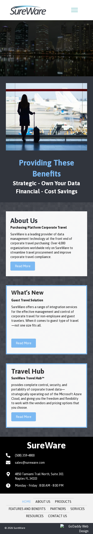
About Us (42, 501)
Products (63, 501)
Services (77, 509)
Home (26, 501)
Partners (58, 509)
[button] (74, 10)
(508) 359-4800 (25, 455)
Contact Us (57, 516)
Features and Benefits (27, 509)
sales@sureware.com (30, 462)
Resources (35, 516)
